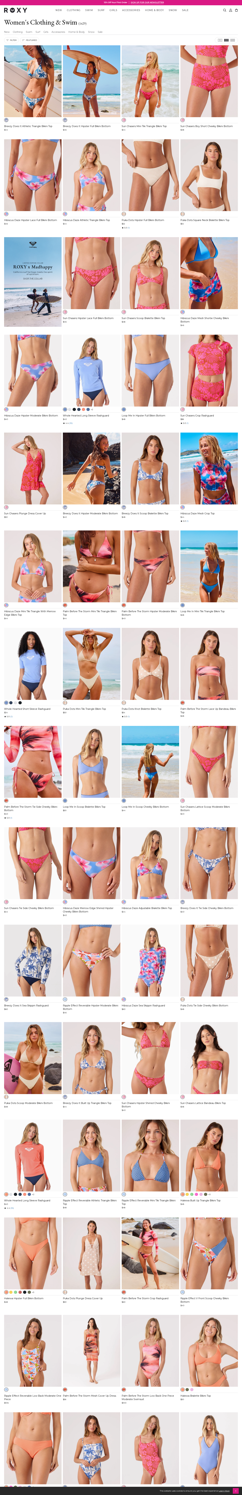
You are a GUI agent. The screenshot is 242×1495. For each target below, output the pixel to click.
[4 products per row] (226, 40)
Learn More (224, 1491)
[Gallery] (33, 81)
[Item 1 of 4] (33, 566)
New (7, 31)
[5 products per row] (232, 40)
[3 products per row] (220, 40)
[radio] (6, 120)
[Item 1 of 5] (33, 81)
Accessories (58, 31)
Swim (29, 31)
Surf (38, 31)
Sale (100, 31)
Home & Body (76, 31)
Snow (91, 31)
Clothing (18, 31)
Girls (45, 31)
